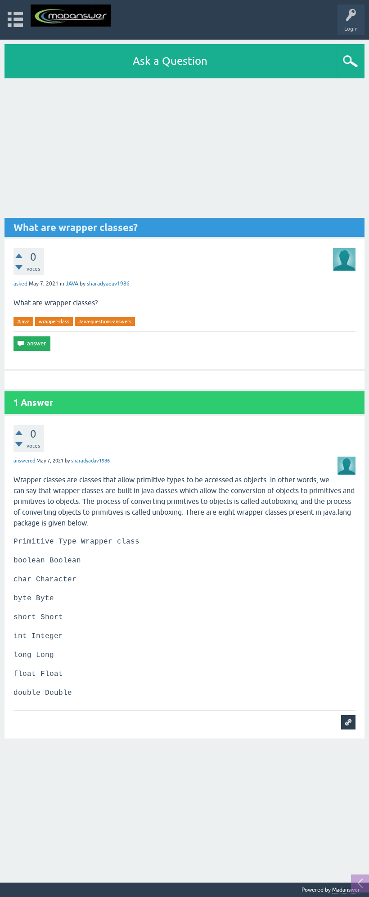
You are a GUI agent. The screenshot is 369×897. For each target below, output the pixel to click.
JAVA (72, 284)
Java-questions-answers (104, 321)
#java (23, 321)
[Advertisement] (184, 148)
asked (20, 284)
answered (24, 460)
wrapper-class (54, 321)
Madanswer (346, 890)
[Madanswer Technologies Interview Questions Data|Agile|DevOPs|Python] (71, 16)
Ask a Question (170, 61)
